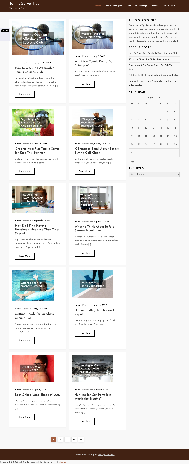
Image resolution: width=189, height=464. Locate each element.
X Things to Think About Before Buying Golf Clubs (154, 75)
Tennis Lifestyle (170, 6)
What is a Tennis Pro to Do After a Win (149, 59)
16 (75, 439)
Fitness (155, 6)
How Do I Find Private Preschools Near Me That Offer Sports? (37, 229)
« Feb (131, 162)
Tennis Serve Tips (24, 4)
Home (98, 6)
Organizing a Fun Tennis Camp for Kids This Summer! (151, 67)
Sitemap (63, 462)
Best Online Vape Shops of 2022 (37, 395)
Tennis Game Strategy (137, 6)
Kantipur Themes (106, 455)
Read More (24, 94)
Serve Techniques (114, 6)
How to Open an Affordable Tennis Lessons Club (153, 53)
